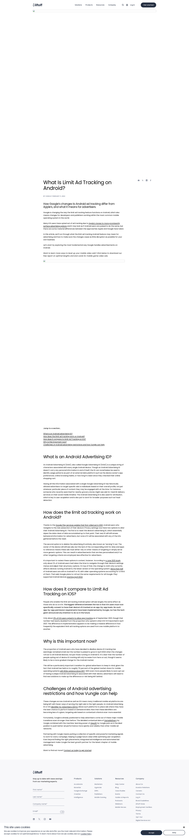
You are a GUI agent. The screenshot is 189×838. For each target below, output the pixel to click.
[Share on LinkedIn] (146, 180)
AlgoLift (93, 723)
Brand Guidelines (142, 801)
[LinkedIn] (34, 819)
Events (117, 794)
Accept (151, 833)
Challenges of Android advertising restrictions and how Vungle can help (74, 444)
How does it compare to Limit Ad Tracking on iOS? (64, 439)
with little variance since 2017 (72, 671)
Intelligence (78, 797)
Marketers (98, 784)
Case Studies (120, 791)
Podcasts (118, 801)
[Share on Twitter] (142, 180)
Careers (139, 791)
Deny (174, 833)
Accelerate (78, 784)
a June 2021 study (113, 560)
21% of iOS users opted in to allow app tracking (73, 618)
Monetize (77, 787)
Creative (77, 794)
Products (89, 5)
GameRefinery (110, 720)
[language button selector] (127, 5)
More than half (116, 568)
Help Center (119, 784)
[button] (184, 827)
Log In (132, 5)
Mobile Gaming (100, 797)
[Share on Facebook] (150, 180)
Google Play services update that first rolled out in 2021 (79, 525)
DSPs (96, 791)
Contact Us (140, 794)
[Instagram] (45, 819)
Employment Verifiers (144, 807)
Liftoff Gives (140, 804)
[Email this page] (138, 180)
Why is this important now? (55, 442)
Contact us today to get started (77, 750)
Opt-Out (139, 817)
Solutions (78, 5)
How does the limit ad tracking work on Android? (64, 436)
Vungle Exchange (80, 791)
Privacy (138, 810)
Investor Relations (143, 787)
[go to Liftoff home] (37, 5)
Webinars (118, 804)
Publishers (98, 794)
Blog (117, 787)
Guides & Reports (122, 797)
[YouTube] (50, 819)
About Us (139, 784)
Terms (138, 814)
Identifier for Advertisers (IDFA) (64, 707)
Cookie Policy (85, 834)
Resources (100, 5)
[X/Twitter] (39, 819)
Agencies (98, 787)
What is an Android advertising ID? (58, 433)
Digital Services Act (143, 820)
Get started (148, 5)
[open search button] (123, 5)
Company (112, 5)
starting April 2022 (75, 577)
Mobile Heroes (120, 807)
